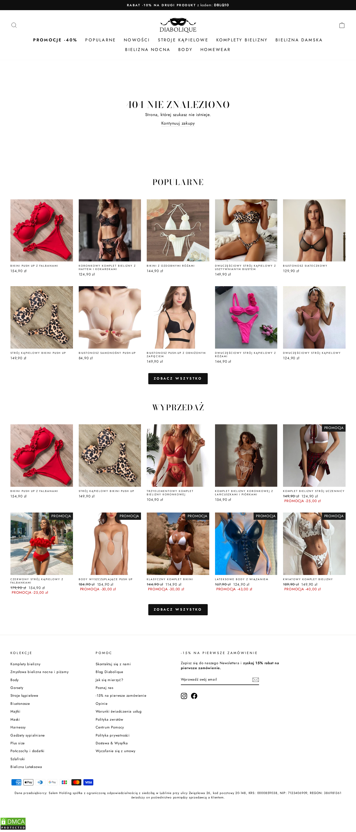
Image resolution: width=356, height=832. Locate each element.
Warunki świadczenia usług (119, 711)
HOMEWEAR (215, 50)
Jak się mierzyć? (110, 679)
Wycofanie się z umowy (116, 750)
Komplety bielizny (25, 664)
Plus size (17, 743)
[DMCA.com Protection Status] (13, 829)
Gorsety (16, 687)
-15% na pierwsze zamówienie (121, 695)
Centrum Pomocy (110, 727)
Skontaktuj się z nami (113, 664)
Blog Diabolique (109, 671)
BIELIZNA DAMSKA (299, 40)
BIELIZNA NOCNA (147, 50)
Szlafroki (17, 758)
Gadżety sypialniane (27, 735)
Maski (15, 719)
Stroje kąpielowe (24, 695)
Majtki (15, 711)
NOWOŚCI (137, 40)
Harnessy (18, 727)
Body (14, 679)
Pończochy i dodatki (27, 750)
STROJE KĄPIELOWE (183, 40)
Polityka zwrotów (109, 719)
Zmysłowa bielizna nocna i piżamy (39, 671)
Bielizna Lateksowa (26, 766)
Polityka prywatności (113, 735)
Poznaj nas (104, 687)
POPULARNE (100, 40)
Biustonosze (20, 703)
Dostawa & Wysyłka (112, 743)
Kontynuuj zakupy (178, 123)
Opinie (102, 703)
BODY (185, 50)
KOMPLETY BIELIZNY (242, 40)
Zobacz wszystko (178, 378)
